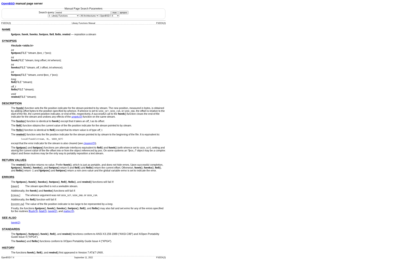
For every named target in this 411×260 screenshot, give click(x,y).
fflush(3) (33, 211)
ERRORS (8, 177)
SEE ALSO (9, 217)
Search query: (47, 12)
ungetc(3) (76, 116)
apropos (123, 12)
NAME (6, 29)
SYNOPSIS (9, 40)
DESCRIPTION (12, 103)
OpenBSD (8, 3)
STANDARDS (11, 229)
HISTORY (8, 247)
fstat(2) (43, 211)
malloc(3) (68, 211)
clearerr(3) (89, 143)
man (115, 12)
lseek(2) (52, 211)
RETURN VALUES (14, 160)
